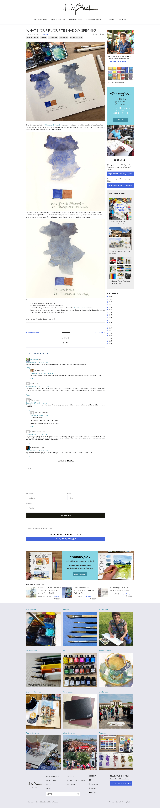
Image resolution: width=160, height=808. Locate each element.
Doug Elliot (34, 360)
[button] (78, 794)
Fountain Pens (31, 651)
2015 (110, 315)
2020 (110, 328)
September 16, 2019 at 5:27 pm (37, 363)
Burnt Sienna (32, 38)
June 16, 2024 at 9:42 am (39, 416)
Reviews (102, 733)
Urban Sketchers (69, 733)
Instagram (94, 784)
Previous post (34, 332)
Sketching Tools (40, 19)
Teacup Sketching (106, 651)
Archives (112, 802)
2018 (110, 323)
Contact (122, 19)
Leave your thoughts (126, 594)
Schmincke (53, 38)
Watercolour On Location (52, 125)
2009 (110, 299)
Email (93, 780)
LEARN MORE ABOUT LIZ (118, 62)
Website (28, 503)
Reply (28, 368)
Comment (29, 468)
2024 (110, 338)
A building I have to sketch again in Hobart (120, 589)
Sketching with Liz (58, 19)
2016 (110, 317)
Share (103, 34)
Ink (64, 651)
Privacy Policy (126, 802)
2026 (110, 343)
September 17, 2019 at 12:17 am (37, 386)
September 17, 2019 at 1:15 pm (37, 451)
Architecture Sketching (75, 780)
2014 (110, 312)
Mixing (43, 38)
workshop (71, 776)
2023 (110, 336)
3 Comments (55, 597)
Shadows (64, 38)
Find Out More (120, 120)
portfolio (71, 785)
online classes (51, 780)
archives (49, 789)
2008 (110, 297)
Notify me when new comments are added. (39, 528)
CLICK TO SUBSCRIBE (66, 539)
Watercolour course (81, 308)
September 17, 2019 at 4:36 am (37, 434)
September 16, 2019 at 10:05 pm (41, 373)
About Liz (111, 19)
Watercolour (76, 38)
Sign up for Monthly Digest (120, 173)
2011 (110, 304)
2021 (110, 330)
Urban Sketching (75, 19)
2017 (110, 320)
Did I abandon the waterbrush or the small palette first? (85, 590)
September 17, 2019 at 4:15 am (37, 403)
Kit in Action (103, 609)
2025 (110, 341)
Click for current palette (116, 82)
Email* (69, 494)
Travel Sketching (32, 733)
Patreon (93, 793)
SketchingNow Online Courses (118, 58)
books (48, 785)
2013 (110, 310)
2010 (110, 302)
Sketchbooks (68, 692)
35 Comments (87, 597)
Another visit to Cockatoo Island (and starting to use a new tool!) (49, 590)
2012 (110, 307)
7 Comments (44, 34)
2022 (110, 333)
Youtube (93, 788)
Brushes (66, 609)
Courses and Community (95, 19)
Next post (99, 332)
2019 (110, 325)
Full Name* (29, 494)
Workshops (103, 692)
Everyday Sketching (33, 692)
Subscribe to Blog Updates (120, 185)
